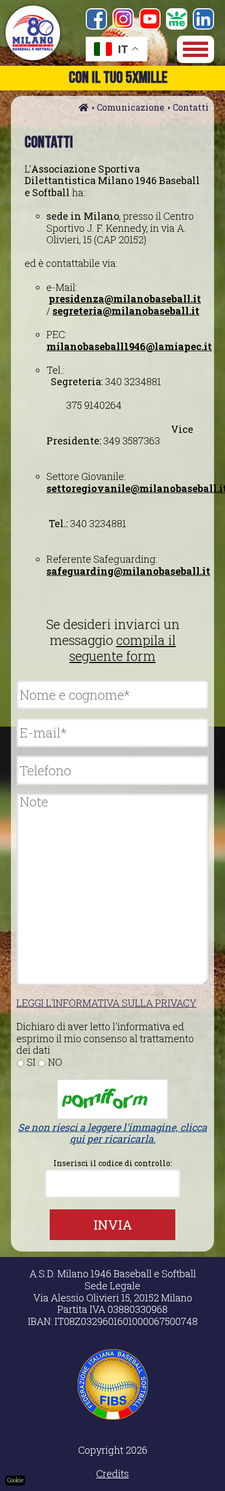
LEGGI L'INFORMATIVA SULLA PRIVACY (106, 1002)
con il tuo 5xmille (118, 78)
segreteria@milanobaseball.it (125, 310)
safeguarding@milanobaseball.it (128, 571)
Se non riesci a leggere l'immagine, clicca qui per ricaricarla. (112, 1133)
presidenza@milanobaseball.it (125, 298)
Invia (112, 1224)
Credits (112, 1473)
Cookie (15, 1480)
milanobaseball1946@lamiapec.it (129, 346)
